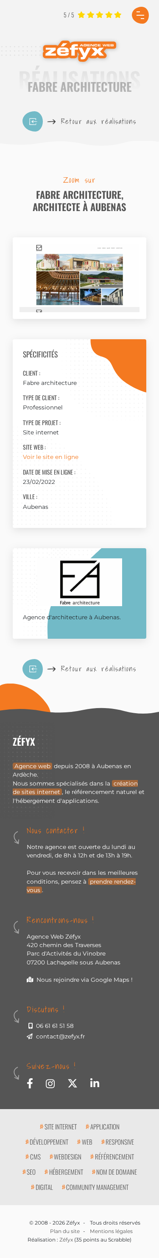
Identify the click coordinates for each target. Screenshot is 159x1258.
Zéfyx (66, 1239)
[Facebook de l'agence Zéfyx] (30, 1082)
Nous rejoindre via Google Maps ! (84, 979)
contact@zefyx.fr (60, 1036)
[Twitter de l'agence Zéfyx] (72, 1082)
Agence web (32, 766)
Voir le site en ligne (50, 456)
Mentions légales (111, 1231)
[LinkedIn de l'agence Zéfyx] (94, 1082)
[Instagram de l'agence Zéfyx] (50, 1083)
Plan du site (65, 1231)
